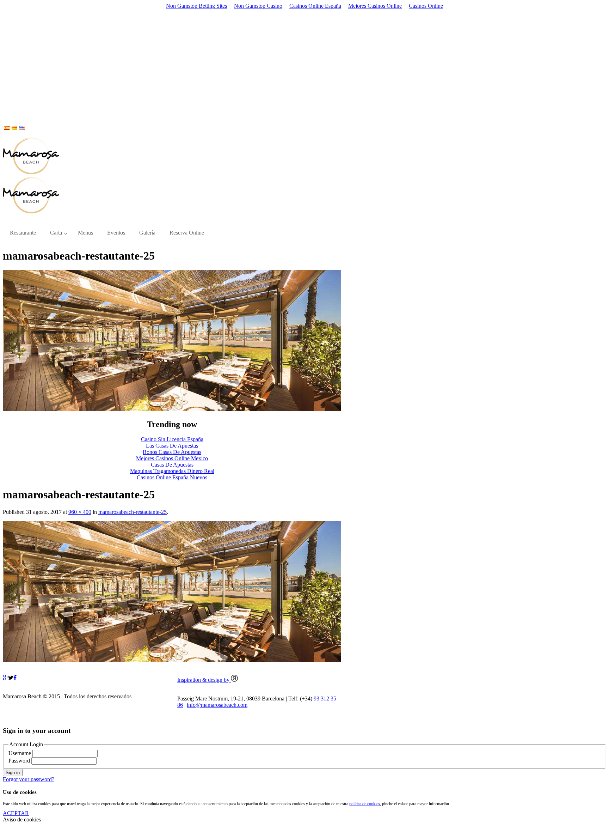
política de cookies (364, 803)
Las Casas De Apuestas (172, 446)
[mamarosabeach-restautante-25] (172, 409)
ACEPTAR (16, 813)
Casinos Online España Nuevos (172, 477)
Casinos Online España (315, 6)
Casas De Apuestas (172, 465)
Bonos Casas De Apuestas (172, 452)
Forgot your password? (28, 779)
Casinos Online (426, 6)
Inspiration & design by (204, 680)
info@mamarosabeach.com (217, 705)
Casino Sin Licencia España (172, 439)
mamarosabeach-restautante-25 (132, 512)
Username (19, 753)
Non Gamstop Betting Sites (196, 6)
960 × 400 (79, 512)
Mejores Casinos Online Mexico (172, 458)
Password (19, 761)
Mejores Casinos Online (375, 6)
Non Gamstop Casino (258, 6)
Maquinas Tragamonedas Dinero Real (172, 471)
